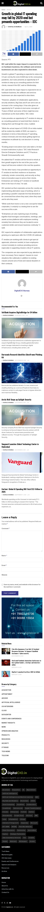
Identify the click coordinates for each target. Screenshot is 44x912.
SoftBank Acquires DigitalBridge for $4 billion (19, 312)
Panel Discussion (9, 830)
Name (4, 556)
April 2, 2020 (28, 27)
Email (4, 565)
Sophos (5, 834)
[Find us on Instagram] (7, 903)
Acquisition (6, 690)
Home (3, 10)
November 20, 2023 (18, 656)
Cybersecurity (17, 808)
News (4, 727)
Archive (9, 10)
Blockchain (24, 801)
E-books (5, 812)
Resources (6, 739)
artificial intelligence (10, 793)
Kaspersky (24, 823)
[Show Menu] (3, 3)
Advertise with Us (8, 889)
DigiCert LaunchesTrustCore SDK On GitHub (26, 672)
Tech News (6, 751)
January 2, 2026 (20, 315)
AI (23, 790)
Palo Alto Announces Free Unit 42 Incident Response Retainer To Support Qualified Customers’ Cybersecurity (25, 651)
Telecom (5, 755)
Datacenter (6, 715)
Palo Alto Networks (25, 827)
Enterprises (14, 812)
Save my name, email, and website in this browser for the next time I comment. (22, 585)
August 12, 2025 (17, 674)
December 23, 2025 (21, 360)
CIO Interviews (7, 706)
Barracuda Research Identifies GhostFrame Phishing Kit (22, 356)
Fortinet (23, 812)
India (4, 819)
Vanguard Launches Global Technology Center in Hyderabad (20, 445)
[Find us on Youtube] (10, 903)
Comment (6, 528)
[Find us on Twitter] (4, 903)
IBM (36, 815)
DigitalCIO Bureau (15, 27)
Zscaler (32, 841)
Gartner (31, 812)
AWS (36, 797)
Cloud (4, 710)
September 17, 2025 (21, 495)
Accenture (6, 790)
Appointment (7, 694)
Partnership (21, 830)
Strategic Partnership (17, 834)
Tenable (31, 838)
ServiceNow (32, 830)
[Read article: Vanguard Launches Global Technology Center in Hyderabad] (22, 462)
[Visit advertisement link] (22, 618)
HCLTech (29, 815)
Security (5, 743)
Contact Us (5, 892)
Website (4, 575)
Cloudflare (20, 804)
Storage (5, 747)
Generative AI (7, 815)
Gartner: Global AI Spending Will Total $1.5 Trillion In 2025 (22, 490)
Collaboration (31, 804)
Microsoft (34, 823)
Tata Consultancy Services (11, 838)
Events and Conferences (11, 719)
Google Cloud (18, 815)
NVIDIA (14, 827)
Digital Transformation (32, 808)
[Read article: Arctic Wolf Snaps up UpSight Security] (22, 415)
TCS (24, 838)
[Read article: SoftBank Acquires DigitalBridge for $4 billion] (22, 328)
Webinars (13, 841)
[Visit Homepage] (22, 3)
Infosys (22, 819)
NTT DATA (6, 827)
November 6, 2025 (21, 402)
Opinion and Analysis (10, 731)
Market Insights (8, 723)
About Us (5, 886)
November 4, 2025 (21, 450)
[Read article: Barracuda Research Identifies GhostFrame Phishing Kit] (22, 373)
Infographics (13, 819)
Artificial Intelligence (11, 702)
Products (6, 735)
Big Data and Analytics (10, 801)
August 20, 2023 (17, 667)
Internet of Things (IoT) (10, 823)
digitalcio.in (9, 907)
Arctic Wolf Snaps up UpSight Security (16, 399)
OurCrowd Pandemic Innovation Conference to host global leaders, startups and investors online (26, 662)
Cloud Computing (8, 804)
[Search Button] (41, 3)
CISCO (33, 801)
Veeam (5, 841)
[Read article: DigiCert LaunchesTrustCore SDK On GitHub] (6, 674)
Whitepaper (23, 841)
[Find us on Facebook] (2, 903)
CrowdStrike (7, 808)
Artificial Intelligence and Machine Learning (18, 797)
